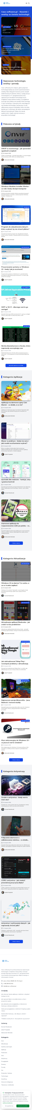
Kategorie (4, 1037)
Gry (2, 1070)
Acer (2, 1041)
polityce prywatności (7, 1102)
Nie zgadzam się (9, 1105)
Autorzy (4, 1023)
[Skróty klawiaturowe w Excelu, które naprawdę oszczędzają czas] (16, 334)
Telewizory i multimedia (7, 1085)
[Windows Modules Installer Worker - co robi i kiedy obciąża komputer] (16, 174)
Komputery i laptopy (6, 1073)
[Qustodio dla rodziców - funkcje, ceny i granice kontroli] (16, 469)
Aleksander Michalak (10, 416)
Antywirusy (4, 1058)
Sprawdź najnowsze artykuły (16, 365)
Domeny (3, 1064)
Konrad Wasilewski (9, 492)
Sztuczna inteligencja (7, 1082)
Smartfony (4, 1079)
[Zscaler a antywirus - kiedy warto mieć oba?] (16, 785)
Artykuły (4, 991)
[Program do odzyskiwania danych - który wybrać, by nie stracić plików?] (16, 215)
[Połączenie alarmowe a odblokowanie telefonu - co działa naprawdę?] (16, 826)
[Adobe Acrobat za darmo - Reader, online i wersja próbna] (16, 65)
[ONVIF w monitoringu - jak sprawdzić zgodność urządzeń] (16, 137)
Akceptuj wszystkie (22, 1105)
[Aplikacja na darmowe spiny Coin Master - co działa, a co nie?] (16, 390)
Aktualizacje (4, 1044)
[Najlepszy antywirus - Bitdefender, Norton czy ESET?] (16, 26)
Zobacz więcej (16, 543)
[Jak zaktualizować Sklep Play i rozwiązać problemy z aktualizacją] (16, 649)
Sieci (2, 1055)
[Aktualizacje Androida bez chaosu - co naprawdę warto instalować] (16, 46)
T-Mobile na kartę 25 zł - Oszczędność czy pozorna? (15, 1018)
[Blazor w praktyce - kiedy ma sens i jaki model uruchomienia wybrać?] (16, 431)
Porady (3, 1067)
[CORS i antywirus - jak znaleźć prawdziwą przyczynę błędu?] (16, 867)
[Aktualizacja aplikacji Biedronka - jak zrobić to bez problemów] (16, 610)
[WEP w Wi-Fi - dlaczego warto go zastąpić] (16, 295)
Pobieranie (4, 1052)
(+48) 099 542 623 (8, 983)
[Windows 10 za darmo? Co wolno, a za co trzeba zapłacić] (16, 571)
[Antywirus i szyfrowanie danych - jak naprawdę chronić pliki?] (16, 910)
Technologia (4, 1076)
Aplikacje (3, 1049)
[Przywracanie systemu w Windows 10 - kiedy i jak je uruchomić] (16, 255)
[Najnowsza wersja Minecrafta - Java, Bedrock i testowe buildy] (16, 688)
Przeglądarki (4, 1061)
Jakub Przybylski (9, 454)
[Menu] (26, 3)
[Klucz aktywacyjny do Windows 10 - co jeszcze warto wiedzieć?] (16, 728)
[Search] (29, 3)
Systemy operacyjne (6, 1046)
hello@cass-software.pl (9, 986)
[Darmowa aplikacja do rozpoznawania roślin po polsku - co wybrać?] (16, 510)
